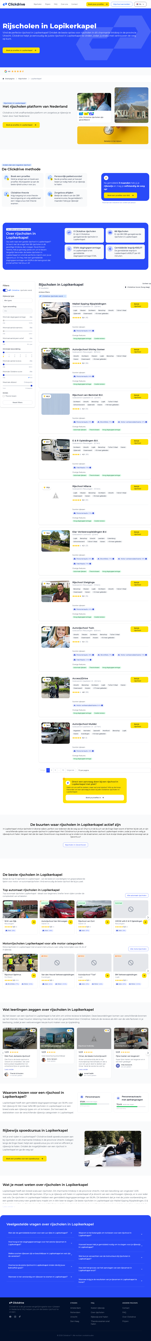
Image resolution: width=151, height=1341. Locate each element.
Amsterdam (75, 1308)
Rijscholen (38, 4)
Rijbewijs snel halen (99, 1317)
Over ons (64, 4)
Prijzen (47, 4)
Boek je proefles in (93, 798)
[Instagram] (15, 1317)
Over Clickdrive (129, 1317)
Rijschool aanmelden (121, 4)
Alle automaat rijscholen (136, 895)
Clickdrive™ (67, 1335)
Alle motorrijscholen (138, 949)
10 (63, 770)
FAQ (55, 4)
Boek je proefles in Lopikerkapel (19, 50)
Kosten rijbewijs (97, 1308)
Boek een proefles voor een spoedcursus (22, 1159)
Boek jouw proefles (96, 4)
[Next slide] (148, 917)
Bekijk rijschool (137, 305)
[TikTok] (20, 1316)
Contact (74, 4)
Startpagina (9, 79)
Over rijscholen (97, 1312)
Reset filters (17, 402)
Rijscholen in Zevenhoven (75, 845)
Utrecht (73, 1317)
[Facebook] (10, 1317)
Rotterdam (75, 1312)
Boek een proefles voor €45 (118, 195)
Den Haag (74, 1321)
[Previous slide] (3, 917)
